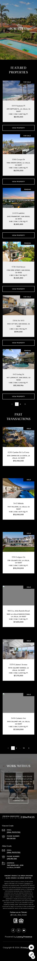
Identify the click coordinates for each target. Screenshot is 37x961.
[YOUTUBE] (24, 930)
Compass (27, 883)
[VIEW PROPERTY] (18, 126)
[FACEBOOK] (13, 930)
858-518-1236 (11, 838)
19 (24, 748)
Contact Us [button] (18, 800)
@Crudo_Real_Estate (18, 915)
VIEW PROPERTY (18, 128)
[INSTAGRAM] (19, 930)
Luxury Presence (24, 937)
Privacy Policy (27, 947)
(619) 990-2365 (12, 859)
